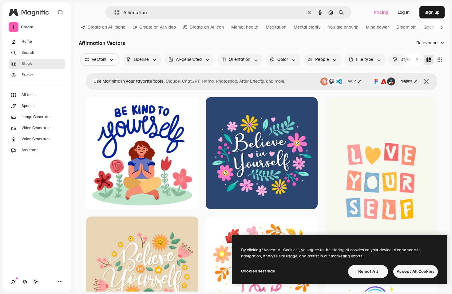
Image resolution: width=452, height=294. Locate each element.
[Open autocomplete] (114, 12)
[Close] (426, 81)
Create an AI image (106, 27)
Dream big (406, 27)
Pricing (381, 12)
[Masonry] (429, 60)
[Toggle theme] (36, 282)
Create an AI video (157, 27)
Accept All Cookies (415, 271)
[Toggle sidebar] (60, 12)
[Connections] (13, 282)
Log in (404, 12)
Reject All (368, 271)
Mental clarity (307, 27)
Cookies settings (258, 271)
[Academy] (25, 282)
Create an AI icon (207, 27)
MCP (351, 81)
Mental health (244, 27)
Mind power (377, 27)
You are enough (343, 27)
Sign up (432, 12)
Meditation (276, 27)
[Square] (440, 60)
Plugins (405, 81)
